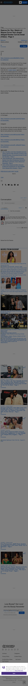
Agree (14, 673)
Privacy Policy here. (19, 670)
